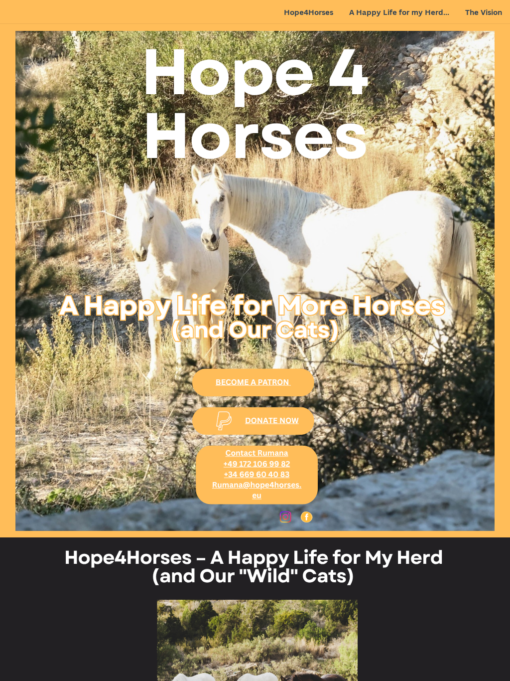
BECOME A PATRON (252, 381)
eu (256, 495)
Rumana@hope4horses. (256, 485)
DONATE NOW (272, 420)
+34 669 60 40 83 (257, 474)
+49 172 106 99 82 (257, 463)
